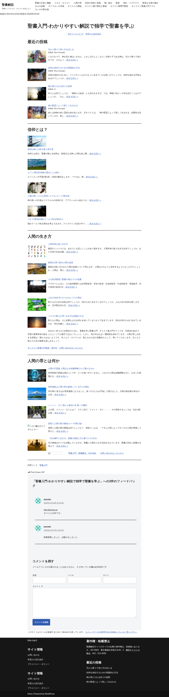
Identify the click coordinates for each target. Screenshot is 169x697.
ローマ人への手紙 (56, 6)
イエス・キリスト (62, 3)
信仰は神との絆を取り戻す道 (40, 149)
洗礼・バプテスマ (131, 3)
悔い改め (108, 3)
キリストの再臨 (75, 6)
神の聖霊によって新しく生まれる (63, 105)
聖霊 (118, 3)
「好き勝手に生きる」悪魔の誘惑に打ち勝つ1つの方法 (72, 438)
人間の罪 (78, 3)
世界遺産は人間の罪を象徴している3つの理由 (68, 387)
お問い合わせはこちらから (71, 348)
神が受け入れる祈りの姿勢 (60, 86)
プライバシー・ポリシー (38, 664)
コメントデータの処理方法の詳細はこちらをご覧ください (111, 632)
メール (71, 575)
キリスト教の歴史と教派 (96, 6)
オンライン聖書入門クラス (143, 6)
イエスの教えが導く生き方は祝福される (66, 316)
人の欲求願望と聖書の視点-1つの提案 (65, 279)
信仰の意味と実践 (93, 3)
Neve (30, 694)
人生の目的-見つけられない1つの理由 (65, 298)
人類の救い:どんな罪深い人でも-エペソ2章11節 (48, 196)
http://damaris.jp (51, 510)
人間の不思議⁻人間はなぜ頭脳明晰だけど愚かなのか (71, 368)
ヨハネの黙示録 (42, 9)
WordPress (50, 694)
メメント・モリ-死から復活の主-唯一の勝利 (67, 405)
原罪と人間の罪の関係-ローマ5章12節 (65, 424)
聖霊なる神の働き (150, 3)
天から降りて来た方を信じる (61, 49)
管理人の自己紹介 (93, 34)
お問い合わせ (33, 655)
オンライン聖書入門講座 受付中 (42, 348)
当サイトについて (76, 34)
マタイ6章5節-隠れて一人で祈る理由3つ (45, 219)
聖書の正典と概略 (43, 3)
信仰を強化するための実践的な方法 (64, 68)
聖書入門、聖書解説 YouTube (82, 453)
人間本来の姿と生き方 (58, 244)
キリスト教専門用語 (119, 6)
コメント (38, 586)
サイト (106, 575)
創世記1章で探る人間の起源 (60, 262)
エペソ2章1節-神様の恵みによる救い (44, 172)
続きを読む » (72, 60)
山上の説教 (40, 6)
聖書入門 (43, 465)
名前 (34, 575)
